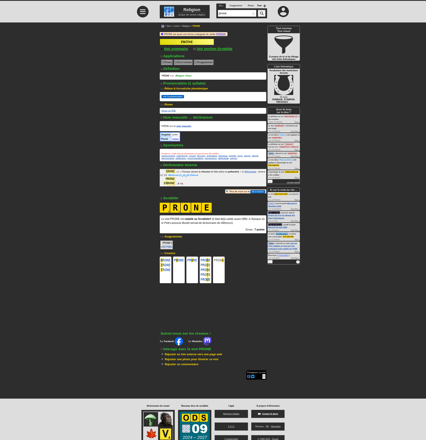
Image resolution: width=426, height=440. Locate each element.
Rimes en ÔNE (168, 111)
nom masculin (183, 126)
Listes (177, 26)
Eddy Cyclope (274, 213)
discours (201, 156)
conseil (192, 156)
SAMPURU (279, 126)
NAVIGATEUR (281, 194)
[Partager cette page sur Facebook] (248, 377)
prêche (247, 156)
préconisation (167, 158)
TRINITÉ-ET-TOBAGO (288, 147)
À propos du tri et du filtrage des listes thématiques (281, 215)
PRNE (192, 260)
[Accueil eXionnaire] (162, 26)
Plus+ (297, 122)
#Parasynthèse (285, 160)
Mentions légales (231, 414)
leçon (240, 156)
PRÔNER (221, 34)
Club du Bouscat (275, 225)
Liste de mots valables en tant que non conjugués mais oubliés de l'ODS (282, 246)
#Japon (282, 135)
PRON (219, 260)
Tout (292, 131)
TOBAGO (289, 144)
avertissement (168, 156)
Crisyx (271, 153)
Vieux (188, 75)
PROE (206, 260)
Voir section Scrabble (214, 49)
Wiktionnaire (250, 171)
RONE (166, 260)
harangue (222, 156)
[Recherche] (261, 13)
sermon (233, 158)
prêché (255, 156)
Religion (186, 26)
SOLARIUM (288, 237)
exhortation (212, 156)
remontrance (211, 158)
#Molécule (178, 175)
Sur (167, 341)
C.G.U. (231, 426)
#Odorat (194, 175)
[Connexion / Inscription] (283, 11)
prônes (175, 139)
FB (267, 426)
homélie (232, 156)
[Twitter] (252, 377)
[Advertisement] (142, 110)
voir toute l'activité (293, 182)
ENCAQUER (273, 165)
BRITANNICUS (291, 116)
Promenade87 (283, 255)
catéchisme (182, 156)
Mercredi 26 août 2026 (277, 227)
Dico (169, 26)
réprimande (223, 158)
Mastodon (276, 426)
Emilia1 (271, 203)
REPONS (167, 246)
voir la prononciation (172, 96)
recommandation (195, 158)
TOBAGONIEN (291, 172)
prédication (181, 158)
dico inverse (258, 191)
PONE (179, 260)
